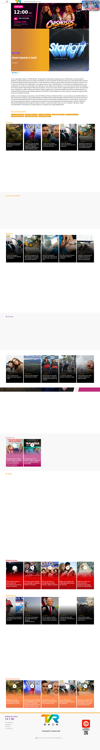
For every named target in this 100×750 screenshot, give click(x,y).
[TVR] (7, 1)
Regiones (81, 253)
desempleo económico (44, 116)
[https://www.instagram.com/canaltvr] (53, 725)
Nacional (10, 253)
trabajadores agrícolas (17, 116)
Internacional (10, 615)
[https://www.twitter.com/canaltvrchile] (49, 725)
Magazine (63, 615)
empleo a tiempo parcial (31, 116)
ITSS (72, 114)
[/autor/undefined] (36, 73)
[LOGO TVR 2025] (18, 1)
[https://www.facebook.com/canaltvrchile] (45, 725)
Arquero (44, 114)
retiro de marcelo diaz (58, 114)
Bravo (31, 114)
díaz (17, 114)
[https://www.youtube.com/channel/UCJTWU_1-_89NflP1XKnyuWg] (57, 725)
